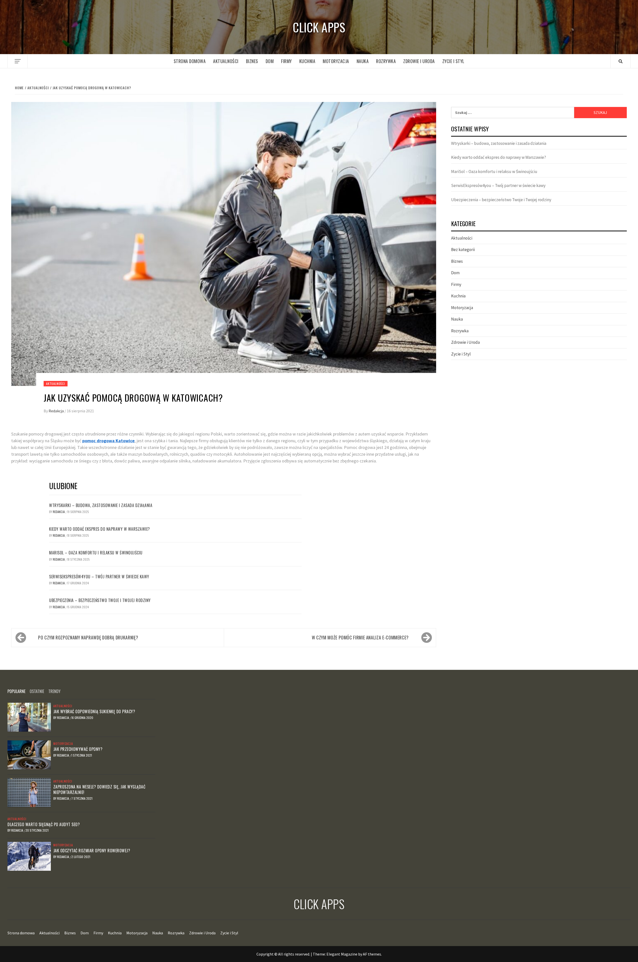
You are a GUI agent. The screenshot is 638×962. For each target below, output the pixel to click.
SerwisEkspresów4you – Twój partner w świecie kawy (99, 577)
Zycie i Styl (453, 61)
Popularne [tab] (16, 691)
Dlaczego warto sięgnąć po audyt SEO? (43, 824)
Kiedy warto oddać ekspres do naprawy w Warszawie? (99, 529)
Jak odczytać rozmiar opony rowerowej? (91, 851)
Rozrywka (386, 61)
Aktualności (226, 61)
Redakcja (57, 410)
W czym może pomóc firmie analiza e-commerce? (360, 637)
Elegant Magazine (341, 954)
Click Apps (319, 27)
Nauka (363, 61)
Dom (270, 61)
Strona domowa (190, 61)
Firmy (286, 61)
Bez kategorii (463, 249)
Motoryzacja (336, 61)
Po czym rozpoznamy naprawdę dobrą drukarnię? (88, 637)
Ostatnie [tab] (37, 691)
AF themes (372, 954)
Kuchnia (307, 61)
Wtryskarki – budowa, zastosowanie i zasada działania (100, 505)
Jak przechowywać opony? (78, 749)
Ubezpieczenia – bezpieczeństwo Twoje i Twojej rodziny (100, 600)
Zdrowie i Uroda (419, 61)
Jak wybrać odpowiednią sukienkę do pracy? (94, 711)
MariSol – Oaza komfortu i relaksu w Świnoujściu (96, 553)
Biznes (252, 61)
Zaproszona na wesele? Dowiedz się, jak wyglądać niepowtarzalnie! (99, 789)
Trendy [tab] (54, 691)
